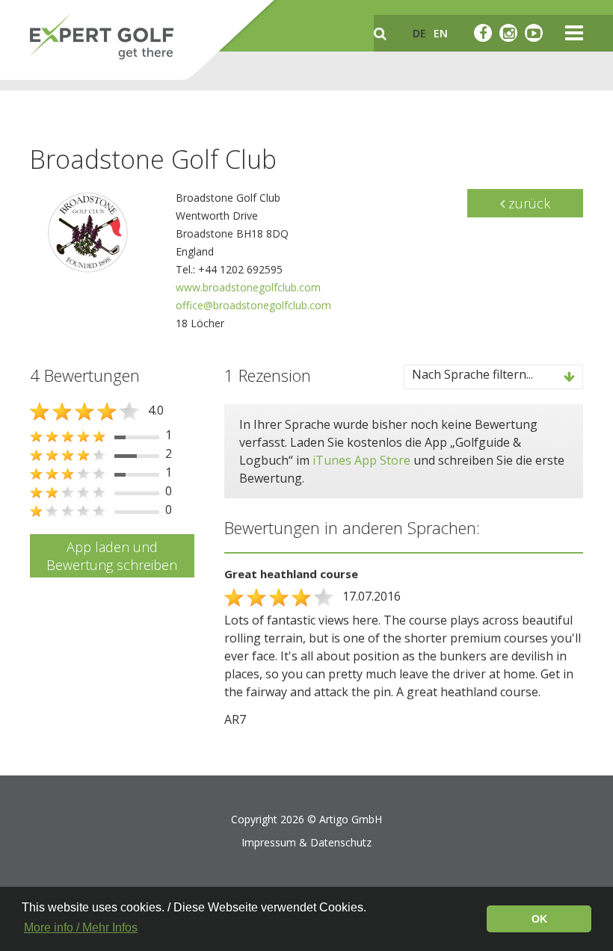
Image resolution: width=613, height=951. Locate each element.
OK (539, 919)
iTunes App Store (361, 460)
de (419, 33)
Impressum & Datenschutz (306, 842)
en (441, 33)
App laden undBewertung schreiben (111, 556)
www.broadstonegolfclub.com (248, 287)
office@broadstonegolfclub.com (253, 305)
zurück (527, 203)
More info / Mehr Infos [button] (81, 927)
